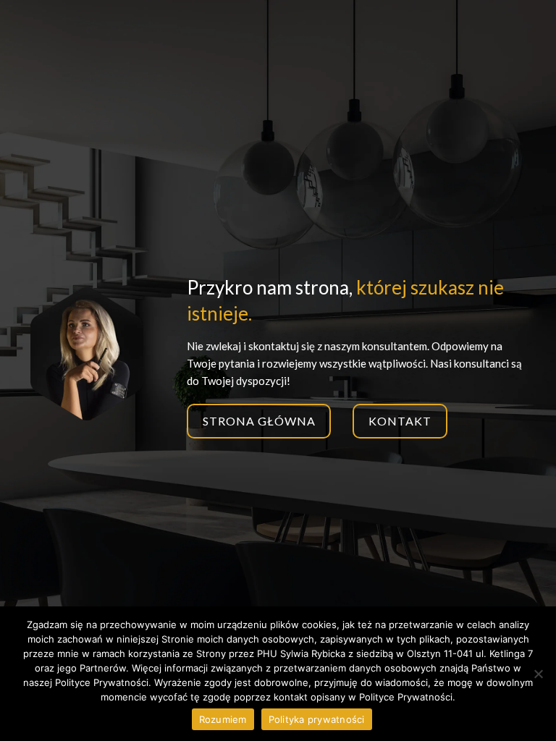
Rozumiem (223, 719)
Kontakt (399, 421)
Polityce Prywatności (405, 697)
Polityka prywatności (317, 719)
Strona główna (259, 421)
